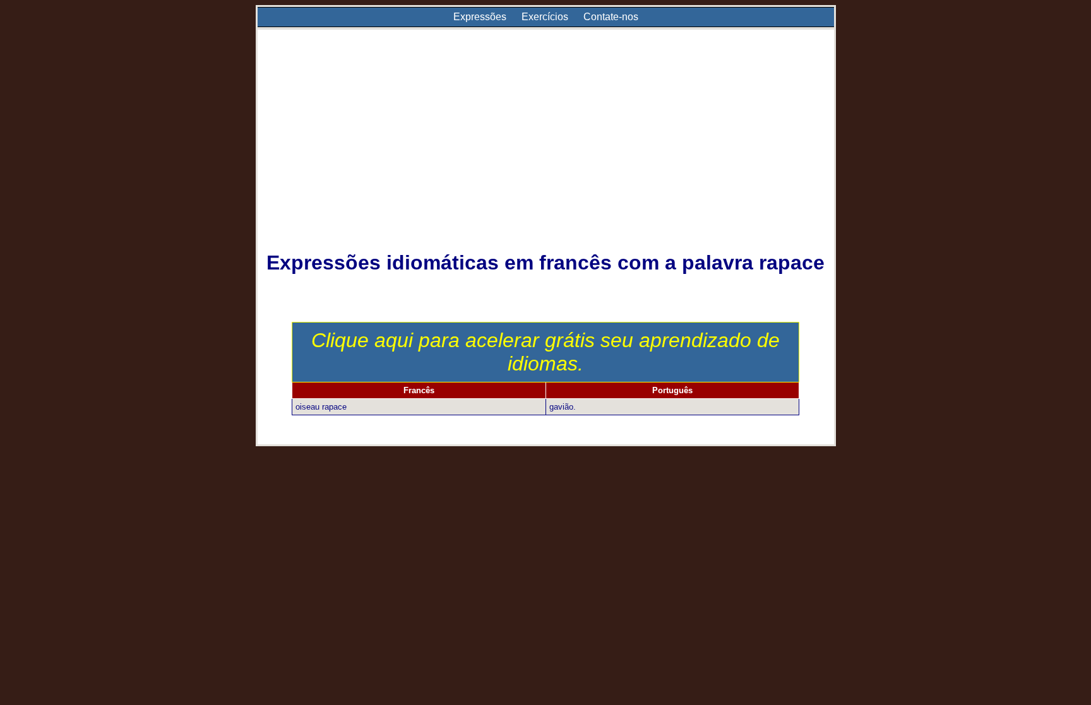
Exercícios (545, 16)
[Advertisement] (546, 149)
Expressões (479, 16)
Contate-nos (610, 16)
